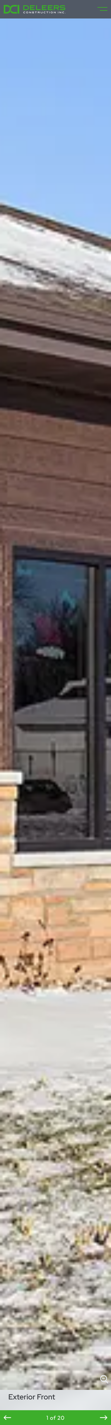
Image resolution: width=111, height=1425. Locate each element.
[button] (7, 1417)
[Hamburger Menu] (99, 9)
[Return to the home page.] (34, 9)
